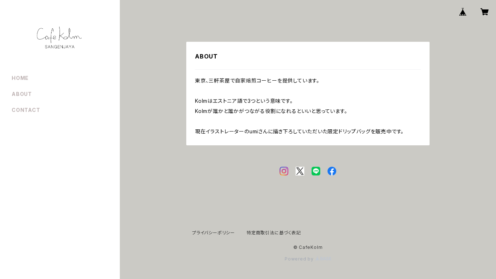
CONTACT (26, 110)
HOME (20, 78)
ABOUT (22, 94)
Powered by (300, 259)
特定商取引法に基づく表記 (274, 232)
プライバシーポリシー (213, 232)
